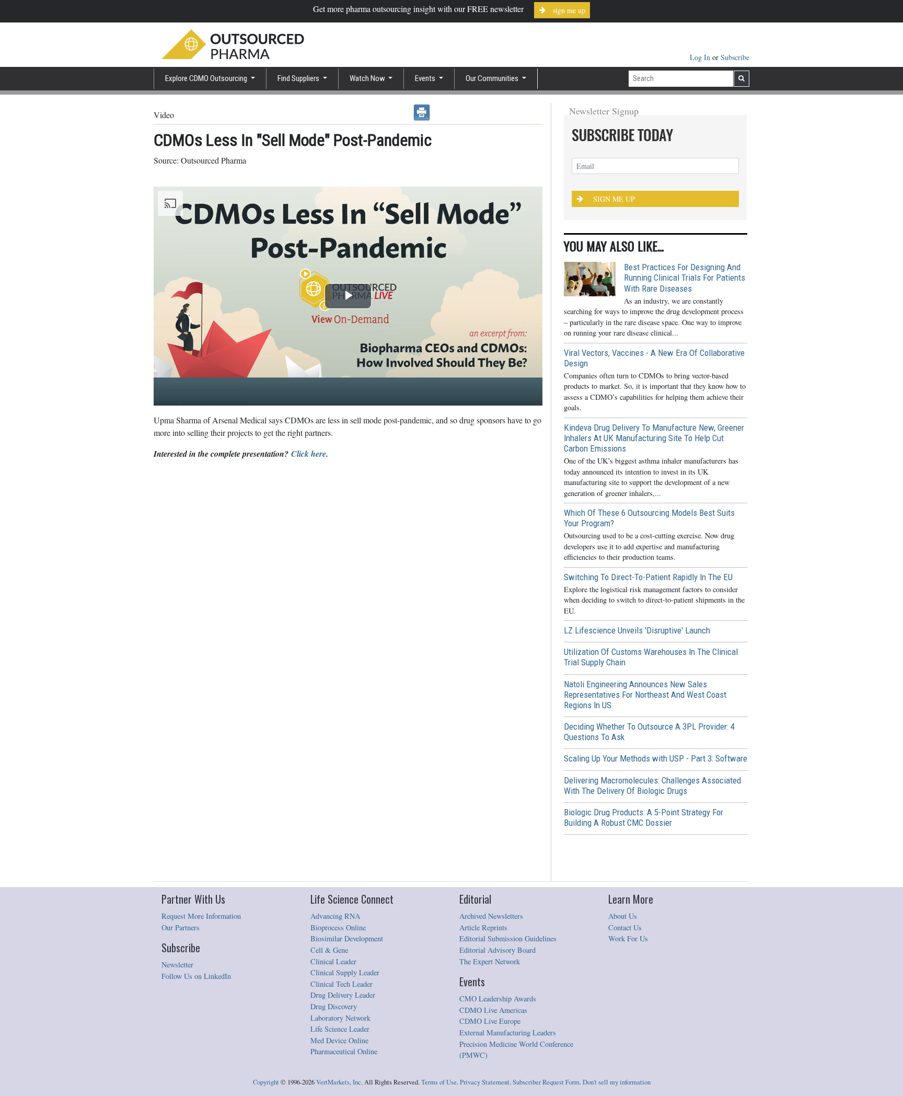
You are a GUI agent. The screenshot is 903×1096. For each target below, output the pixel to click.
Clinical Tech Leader (341, 984)
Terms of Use (439, 1082)
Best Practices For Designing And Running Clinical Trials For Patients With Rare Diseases (684, 277)
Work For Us (628, 938)
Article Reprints (483, 927)
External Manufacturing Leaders (507, 1032)
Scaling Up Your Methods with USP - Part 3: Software (655, 758)
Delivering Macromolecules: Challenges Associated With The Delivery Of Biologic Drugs (652, 785)
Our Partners (180, 927)
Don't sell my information (617, 1082)
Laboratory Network (340, 1018)
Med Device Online (339, 1040)
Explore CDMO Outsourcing (207, 78)
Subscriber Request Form (546, 1082)
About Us (622, 916)
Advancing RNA (335, 916)
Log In (701, 57)
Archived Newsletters (491, 916)
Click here (308, 453)
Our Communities (493, 78)
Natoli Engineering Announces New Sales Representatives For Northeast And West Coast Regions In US (645, 694)
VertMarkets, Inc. (339, 1082)
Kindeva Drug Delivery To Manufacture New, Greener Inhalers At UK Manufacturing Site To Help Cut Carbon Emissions (654, 438)
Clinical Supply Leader (344, 972)
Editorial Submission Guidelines (508, 938)
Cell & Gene (329, 950)
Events (426, 78)
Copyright (266, 1082)
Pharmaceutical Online (343, 1051)
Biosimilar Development (346, 938)
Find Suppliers (299, 78)
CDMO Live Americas (493, 1010)
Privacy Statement (485, 1082)
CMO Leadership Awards (497, 998)
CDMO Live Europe (489, 1021)
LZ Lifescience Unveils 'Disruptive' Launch (637, 630)
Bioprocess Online (338, 927)
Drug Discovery (333, 1006)
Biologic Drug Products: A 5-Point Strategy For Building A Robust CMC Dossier (643, 817)
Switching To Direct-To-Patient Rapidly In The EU (648, 577)
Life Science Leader (339, 1029)
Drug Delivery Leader (342, 995)
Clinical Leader (333, 961)
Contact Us (625, 927)
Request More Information (201, 916)
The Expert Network (489, 961)
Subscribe (735, 57)
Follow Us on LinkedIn (196, 976)
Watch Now (368, 78)
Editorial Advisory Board (497, 950)
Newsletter (177, 965)
